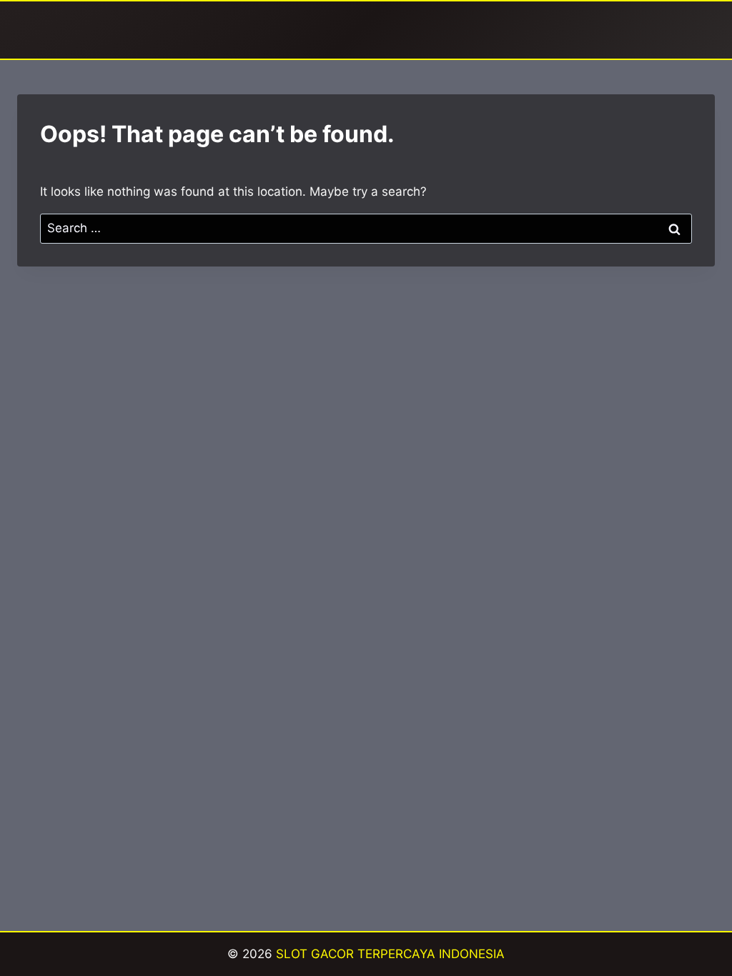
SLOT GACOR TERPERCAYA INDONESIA (390, 954)
